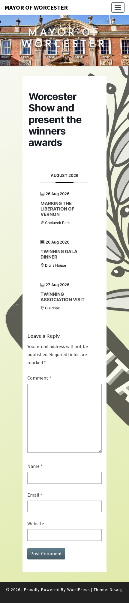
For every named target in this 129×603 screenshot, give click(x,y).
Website (35, 523)
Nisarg (116, 589)
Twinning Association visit (62, 296)
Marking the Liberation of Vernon (57, 209)
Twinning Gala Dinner (58, 254)
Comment (39, 378)
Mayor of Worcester (36, 7)
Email (34, 495)
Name (35, 466)
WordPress (78, 589)
